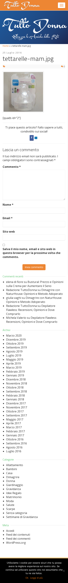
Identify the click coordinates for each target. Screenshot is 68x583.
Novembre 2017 (16, 407)
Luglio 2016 (13, 451)
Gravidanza (13, 489)
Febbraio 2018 (15, 395)
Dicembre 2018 (16, 379)
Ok (26, 577)
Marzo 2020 (14, 335)
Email (8, 218)
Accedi (10, 531)
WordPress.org (16, 543)
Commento (12, 167)
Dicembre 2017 (16, 403)
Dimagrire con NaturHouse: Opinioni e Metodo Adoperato (34, 292)
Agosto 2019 (14, 351)
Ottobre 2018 (15, 387)
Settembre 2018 (16, 391)
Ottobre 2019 (15, 344)
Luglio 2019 (13, 355)
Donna (10, 481)
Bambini (11, 469)
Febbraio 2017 (15, 431)
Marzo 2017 (14, 427)
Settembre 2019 (16, 347)
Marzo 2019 (14, 367)
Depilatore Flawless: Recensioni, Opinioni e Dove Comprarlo (30, 310)
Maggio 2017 (14, 419)
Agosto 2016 (14, 447)
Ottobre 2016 (15, 439)
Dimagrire (12, 477)
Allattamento (14, 465)
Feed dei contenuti (18, 535)
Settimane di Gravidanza (22, 517)
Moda (10, 501)
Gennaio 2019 (15, 375)
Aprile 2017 (13, 423)
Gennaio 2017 (15, 435)
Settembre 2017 (16, 415)
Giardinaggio (14, 485)
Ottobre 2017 (15, 411)
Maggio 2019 (14, 359)
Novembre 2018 (16, 383)
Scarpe (10, 509)
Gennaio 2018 (15, 399)
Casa (9, 473)
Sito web (9, 231)
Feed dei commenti (18, 539)
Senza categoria (16, 513)
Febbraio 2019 (15, 371)
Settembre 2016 (16, 443)
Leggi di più (36, 577)
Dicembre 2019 (16, 339)
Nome (8, 205)
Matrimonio (14, 497)
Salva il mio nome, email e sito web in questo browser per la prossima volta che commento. (32, 253)
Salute (10, 505)
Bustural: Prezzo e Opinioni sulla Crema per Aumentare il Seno (34, 284)
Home (6, 45)
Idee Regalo (13, 493)
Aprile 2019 (13, 363)
